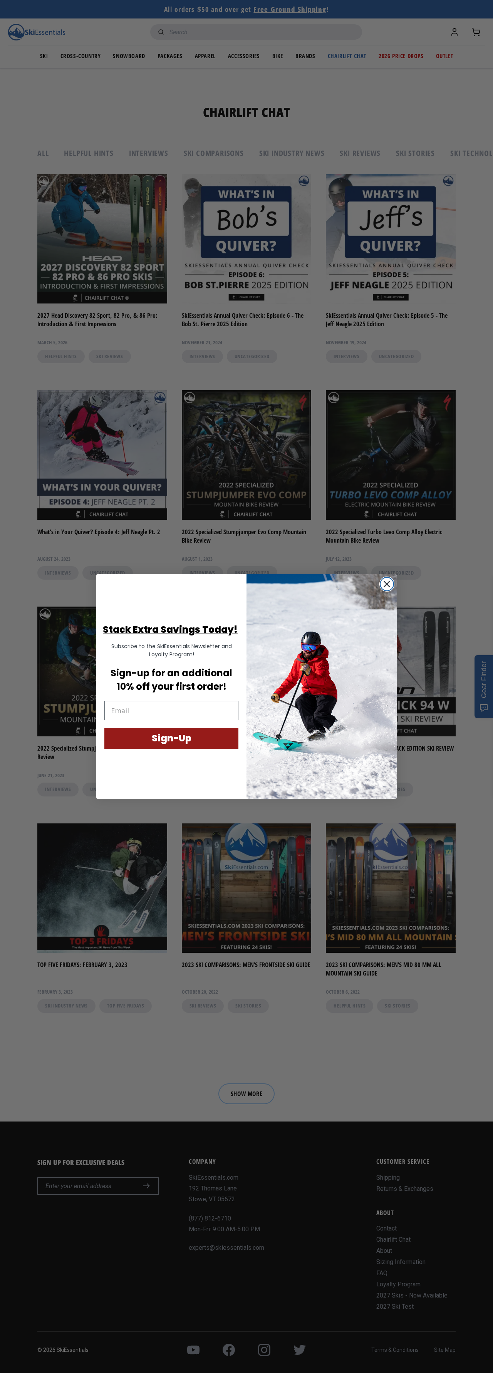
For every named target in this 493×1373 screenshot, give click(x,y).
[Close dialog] (387, 584)
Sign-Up (171, 738)
